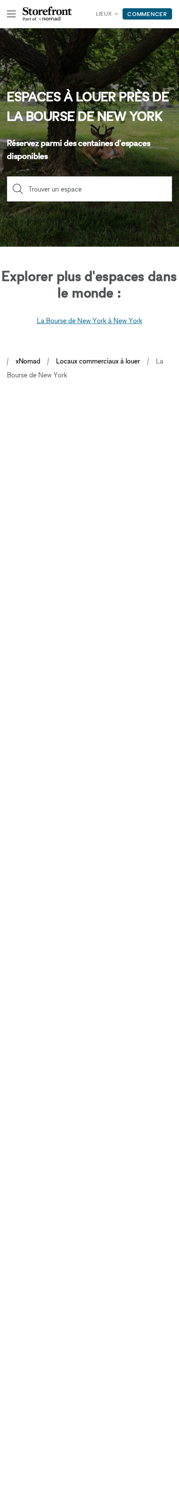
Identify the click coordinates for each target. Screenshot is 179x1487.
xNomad (28, 361)
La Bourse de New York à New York (90, 320)
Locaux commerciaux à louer (98, 361)
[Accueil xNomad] (47, 13)
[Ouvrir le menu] (11, 14)
